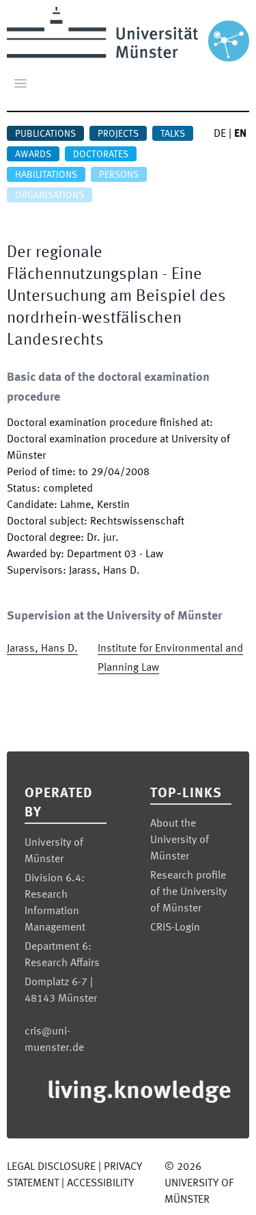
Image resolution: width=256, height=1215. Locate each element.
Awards (33, 154)
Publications (45, 134)
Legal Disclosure (51, 1167)
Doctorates (100, 154)
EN (240, 134)
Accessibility (100, 1183)
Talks (172, 134)
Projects (118, 134)
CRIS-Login (175, 927)
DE (220, 134)
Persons (119, 175)
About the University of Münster (179, 840)
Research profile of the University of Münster (188, 892)
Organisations (49, 195)
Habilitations (46, 175)
